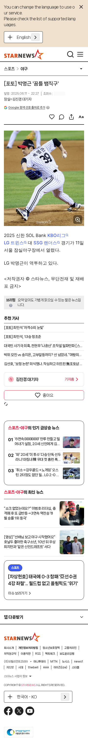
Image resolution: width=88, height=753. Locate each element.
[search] (70, 54)
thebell (33, 667)
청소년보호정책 (51, 647)
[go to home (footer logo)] (22, 637)
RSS (38, 653)
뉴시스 (65, 661)
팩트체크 (50, 653)
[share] (71, 117)
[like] (52, 117)
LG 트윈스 (14, 242)
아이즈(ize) (60, 667)
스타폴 (75, 667)
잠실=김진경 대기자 (18, 99)
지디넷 (10, 667)
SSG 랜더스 (45, 242)
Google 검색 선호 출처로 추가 (26, 107)
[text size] (81, 117)
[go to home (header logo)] (24, 54)
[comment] (62, 117)
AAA (46, 667)
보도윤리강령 (67, 653)
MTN (53, 661)
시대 (20, 667)
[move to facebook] (8, 711)
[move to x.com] (19, 711)
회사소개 (9, 647)
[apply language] (35, 37)
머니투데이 (39, 661)
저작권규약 (10, 653)
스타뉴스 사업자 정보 (15, 676)
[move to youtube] (29, 711)
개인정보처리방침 (28, 647)
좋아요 (48, 395)
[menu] (80, 54)
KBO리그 (56, 235)
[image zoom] (77, 219)
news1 (78, 661)
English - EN (28, 37)
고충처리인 (70, 647)
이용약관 (26, 653)
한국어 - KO (27, 697)
